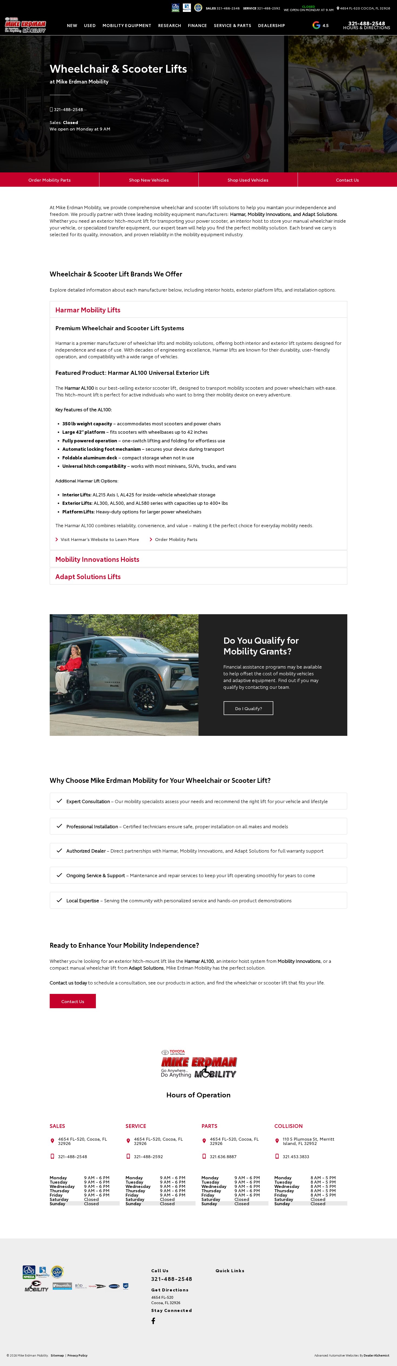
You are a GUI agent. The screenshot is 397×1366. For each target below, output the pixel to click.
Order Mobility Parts (49, 179)
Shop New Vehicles (149, 179)
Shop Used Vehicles (248, 179)
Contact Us (347, 179)
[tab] (198, 309)
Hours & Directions (366, 27)
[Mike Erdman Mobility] (25, 25)
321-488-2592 (261, 8)
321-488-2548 (223, 8)
